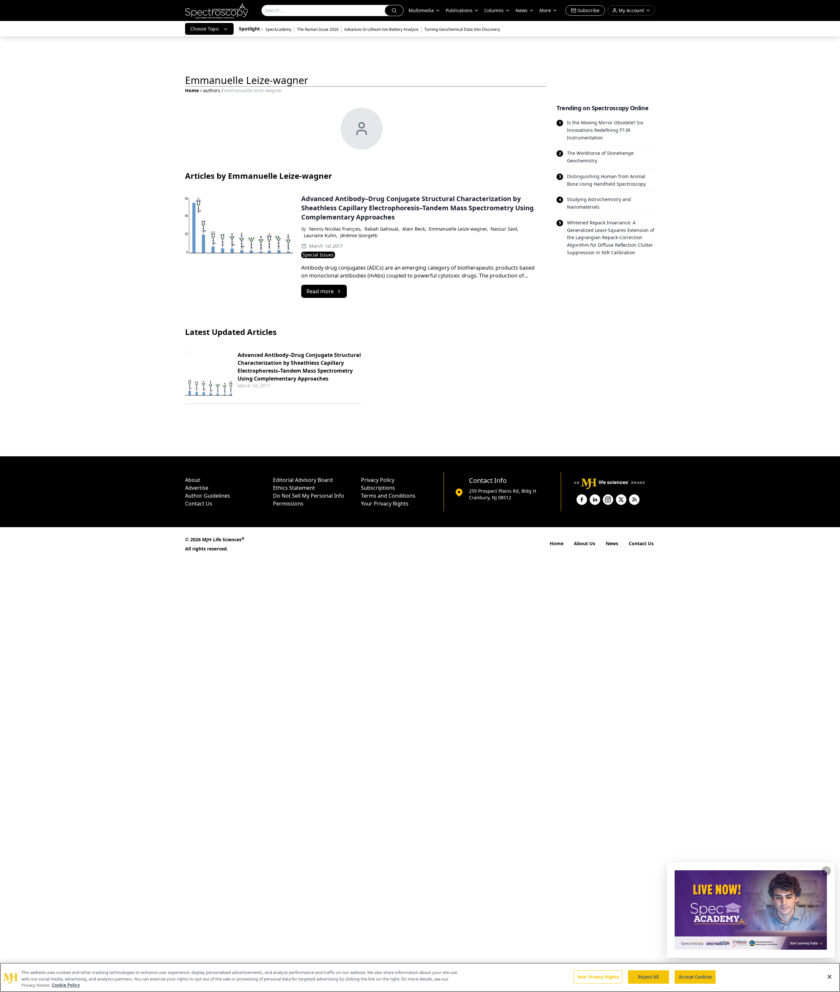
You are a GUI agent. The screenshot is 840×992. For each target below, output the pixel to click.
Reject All (648, 977)
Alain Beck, (414, 229)
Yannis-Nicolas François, (335, 229)
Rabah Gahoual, (382, 229)
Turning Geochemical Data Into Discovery (462, 29)
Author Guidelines (207, 495)
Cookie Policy (66, 985)
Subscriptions (378, 487)
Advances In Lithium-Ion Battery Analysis (381, 29)
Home (192, 90)
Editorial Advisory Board (303, 480)
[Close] (829, 976)
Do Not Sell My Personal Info (308, 495)
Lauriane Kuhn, (321, 235)
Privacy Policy (377, 480)
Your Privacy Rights (385, 503)
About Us (584, 543)
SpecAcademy (278, 29)
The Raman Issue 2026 (318, 29)
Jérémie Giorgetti (359, 235)
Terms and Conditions (388, 495)
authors (211, 90)
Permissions (288, 503)
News (612, 543)
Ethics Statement (294, 487)
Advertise (196, 487)
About (192, 480)
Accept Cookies (695, 977)
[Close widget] (826, 871)
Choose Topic (204, 29)
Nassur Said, (504, 229)
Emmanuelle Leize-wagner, (458, 229)
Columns (494, 10)
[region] (420, 977)
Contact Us (198, 503)
